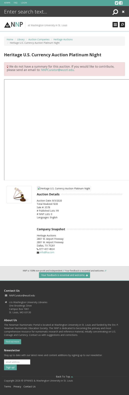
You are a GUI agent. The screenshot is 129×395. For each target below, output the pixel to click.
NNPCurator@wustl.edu (57, 70)
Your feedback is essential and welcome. (63, 275)
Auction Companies (39, 39)
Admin (7, 2)
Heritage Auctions (63, 39)
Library (21, 39)
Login (24, 2)
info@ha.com (47, 252)
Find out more (12, 341)
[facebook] (121, 3)
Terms (7, 386)
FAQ (15, 2)
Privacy (17, 386)
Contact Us (30, 386)
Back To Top (63, 376)
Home (10, 39)
